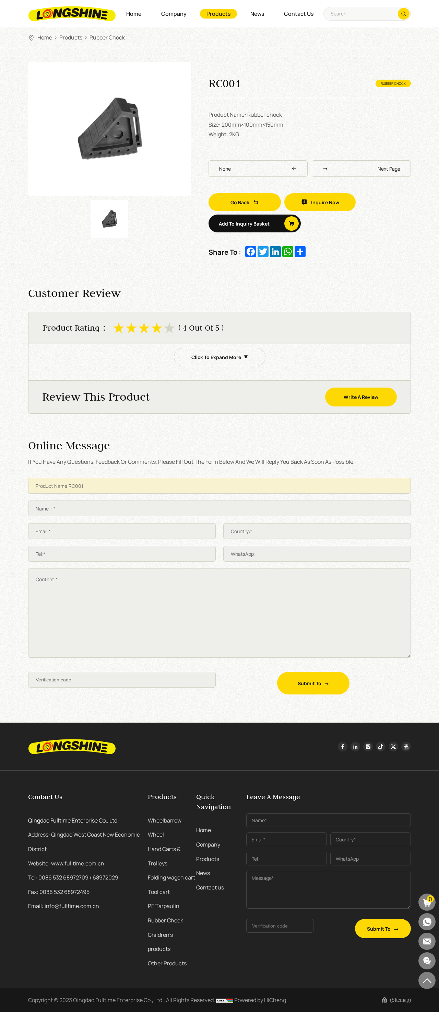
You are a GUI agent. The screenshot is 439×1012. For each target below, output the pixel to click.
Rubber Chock (107, 37)
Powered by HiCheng (260, 999)
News (257, 14)
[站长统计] (224, 999)
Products (218, 14)
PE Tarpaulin (163, 905)
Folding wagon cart (171, 877)
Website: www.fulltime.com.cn (66, 863)
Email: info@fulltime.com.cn (63, 905)
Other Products (167, 963)
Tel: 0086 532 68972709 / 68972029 (73, 877)
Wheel (156, 834)
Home (133, 14)
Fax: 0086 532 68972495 (59, 891)
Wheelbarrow (164, 820)
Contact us (298, 14)
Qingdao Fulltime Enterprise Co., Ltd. (73, 820)
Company (174, 14)
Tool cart (159, 891)
